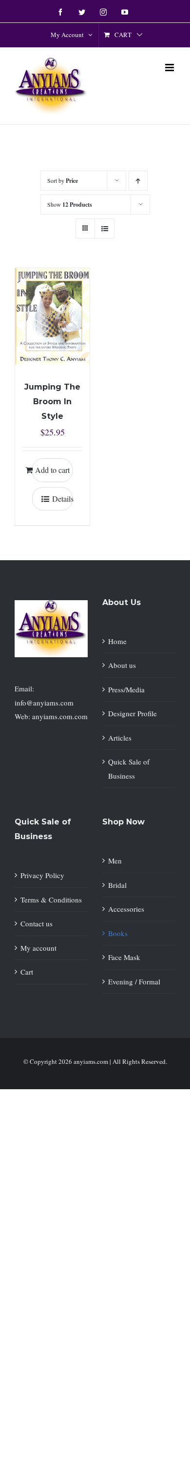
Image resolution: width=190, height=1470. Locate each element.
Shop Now (123, 821)
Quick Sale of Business (129, 769)
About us (122, 665)
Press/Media (126, 689)
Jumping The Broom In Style (52, 401)
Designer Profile (132, 713)
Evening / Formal (134, 981)
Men (115, 860)
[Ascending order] (138, 181)
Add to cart (52, 470)
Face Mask (124, 957)
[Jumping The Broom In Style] (52, 316)
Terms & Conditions (51, 899)
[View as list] (104, 228)
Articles (120, 738)
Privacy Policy (42, 875)
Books (118, 933)
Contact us (36, 923)
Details (62, 498)
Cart (26, 972)
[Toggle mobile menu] (170, 67)
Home (117, 641)
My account (38, 948)
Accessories (126, 909)
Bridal (117, 885)
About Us (121, 602)
